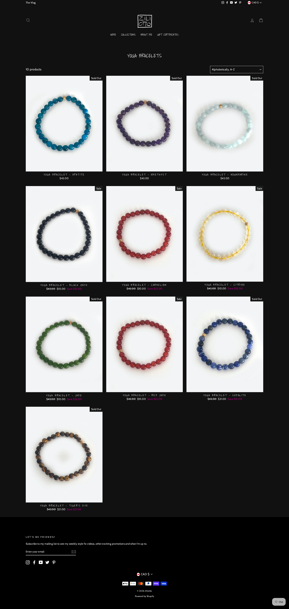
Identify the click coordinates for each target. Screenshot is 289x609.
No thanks (144, 321)
